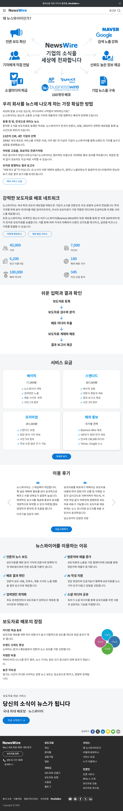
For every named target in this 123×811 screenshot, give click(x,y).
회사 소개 (7, 798)
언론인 (86, 769)
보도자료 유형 (51, 777)
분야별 (48, 752)
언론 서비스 (88, 774)
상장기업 (49, 756)
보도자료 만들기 (52, 772)
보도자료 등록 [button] (13, 753)
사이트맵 (44, 798)
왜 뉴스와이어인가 (92, 747)
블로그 (48, 786)
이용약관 (18, 798)
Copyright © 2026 (11, 805)
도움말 (48, 782)
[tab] (62, 743)
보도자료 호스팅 (91, 787)
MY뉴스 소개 (89, 778)
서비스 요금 (88, 756)
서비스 (86, 743)
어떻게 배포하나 (91, 752)
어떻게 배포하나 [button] (14, 234)
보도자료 (49, 743)
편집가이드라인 (31, 798)
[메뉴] (4, 10)
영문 (47, 761)
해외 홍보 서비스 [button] (40, 234)
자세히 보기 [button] (61, 456)
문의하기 (8, 764)
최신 (47, 747)
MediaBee (56, 798)
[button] (9, 502)
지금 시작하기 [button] (61, 529)
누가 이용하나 (90, 761)
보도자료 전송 (90, 783)
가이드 (48, 768)
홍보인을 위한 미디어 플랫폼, (61, 3)
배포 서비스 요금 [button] (14, 181)
